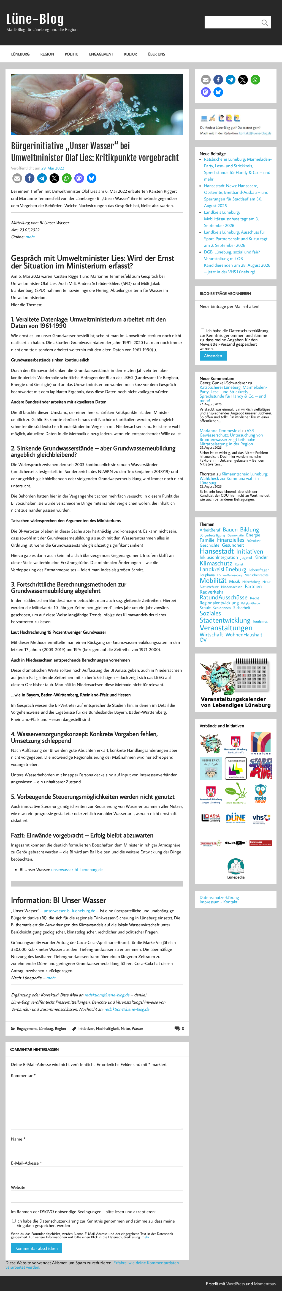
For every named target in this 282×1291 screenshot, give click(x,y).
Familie (207, 540)
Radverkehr (211, 591)
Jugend (246, 557)
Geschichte (209, 545)
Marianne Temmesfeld (220, 430)
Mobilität (213, 580)
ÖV (203, 639)
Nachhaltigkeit (107, 1028)
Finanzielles (230, 540)
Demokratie (235, 535)
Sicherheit (241, 607)
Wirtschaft (211, 634)
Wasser (137, 1028)
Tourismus (260, 621)
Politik (71, 54)
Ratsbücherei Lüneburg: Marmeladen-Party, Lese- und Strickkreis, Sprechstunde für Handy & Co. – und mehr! (233, 393)
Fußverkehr (253, 540)
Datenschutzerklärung (219, 897)
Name (18, 1139)
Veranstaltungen (226, 627)
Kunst (239, 564)
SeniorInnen (222, 608)
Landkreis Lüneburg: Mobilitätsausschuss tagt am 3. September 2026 (231, 218)
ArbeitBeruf (210, 530)
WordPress (235, 1283)
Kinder (261, 557)
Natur (125, 1028)
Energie (253, 535)
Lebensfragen (259, 570)
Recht (254, 598)
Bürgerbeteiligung (212, 535)
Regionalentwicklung (219, 602)
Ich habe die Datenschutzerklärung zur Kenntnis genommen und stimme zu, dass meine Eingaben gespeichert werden (96, 1223)
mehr (30, 236)
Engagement (101, 54)
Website (18, 1187)
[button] (17, 178)
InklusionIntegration (219, 557)
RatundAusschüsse (224, 597)
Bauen (230, 530)
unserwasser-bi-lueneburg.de (77, 869)
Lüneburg (20, 54)
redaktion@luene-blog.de (107, 995)
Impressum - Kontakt (218, 901)
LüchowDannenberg (229, 574)
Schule (205, 607)
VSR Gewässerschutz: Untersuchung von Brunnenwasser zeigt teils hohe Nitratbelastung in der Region (231, 437)
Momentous (265, 1283)
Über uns (156, 54)
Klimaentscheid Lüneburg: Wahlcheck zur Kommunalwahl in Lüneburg (234, 478)
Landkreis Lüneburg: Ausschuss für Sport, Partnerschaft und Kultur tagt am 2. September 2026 (235, 238)
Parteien (253, 586)
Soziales (210, 613)
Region (47, 54)
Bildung (249, 529)
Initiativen (86, 1028)
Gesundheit (233, 545)
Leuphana (207, 575)
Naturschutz (209, 587)
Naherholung (251, 581)
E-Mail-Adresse (26, 1163)
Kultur (130, 54)
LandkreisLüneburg (223, 569)
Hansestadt (217, 551)
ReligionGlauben (251, 603)
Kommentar (23, 1075)
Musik (234, 581)
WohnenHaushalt (244, 634)
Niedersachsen (231, 587)
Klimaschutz (216, 563)
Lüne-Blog (35, 19)
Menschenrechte (257, 575)
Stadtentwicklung (225, 620)
